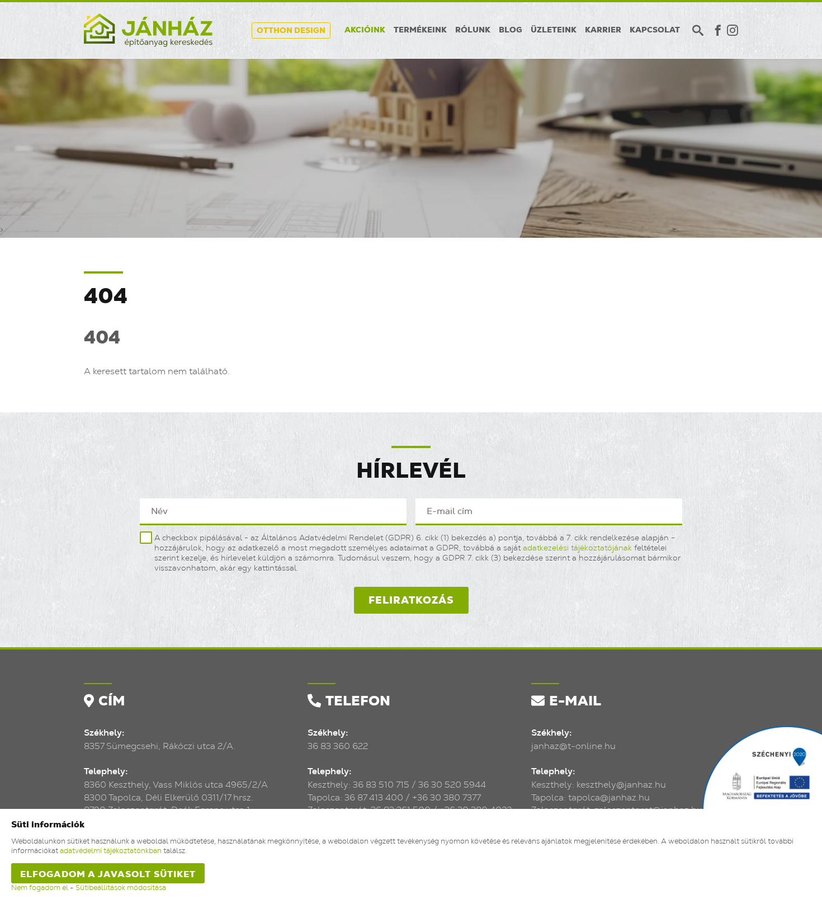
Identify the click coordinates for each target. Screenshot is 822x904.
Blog (510, 30)
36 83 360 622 (338, 746)
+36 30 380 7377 (446, 797)
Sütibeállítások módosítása (120, 888)
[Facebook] (718, 30)
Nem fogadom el (39, 888)
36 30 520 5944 (452, 784)
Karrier (603, 30)
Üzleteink (554, 30)
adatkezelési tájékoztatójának (577, 548)
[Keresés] (697, 30)
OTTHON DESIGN (291, 31)
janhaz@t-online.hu (573, 746)
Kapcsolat (655, 30)
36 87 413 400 (373, 797)
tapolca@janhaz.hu (609, 797)
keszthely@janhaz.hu (621, 784)
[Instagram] (732, 30)
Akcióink (364, 30)
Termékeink (420, 30)
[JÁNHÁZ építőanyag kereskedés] (148, 30)
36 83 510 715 (381, 784)
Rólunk (472, 30)
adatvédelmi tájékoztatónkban (111, 851)
